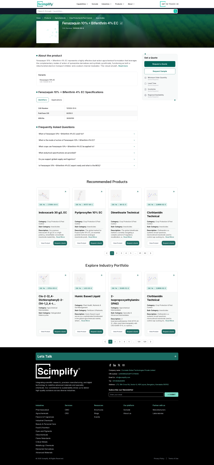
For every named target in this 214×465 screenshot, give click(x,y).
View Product (45, 243)
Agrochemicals (60, 18)
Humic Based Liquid (87, 296)
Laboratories (158, 413)
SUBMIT (172, 394)
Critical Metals (41, 442)
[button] (106, 253)
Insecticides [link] (100, 18)
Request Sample (160, 71)
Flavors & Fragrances (45, 417)
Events (97, 417)
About (130, 4)
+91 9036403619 (118, 381)
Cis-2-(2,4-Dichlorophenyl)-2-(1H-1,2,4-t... (51, 300)
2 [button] (116, 253)
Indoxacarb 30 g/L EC (53, 212)
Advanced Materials (44, 452)
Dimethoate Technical (125, 212)
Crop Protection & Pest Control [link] (80, 18)
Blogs (96, 413)
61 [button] (140, 253)
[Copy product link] (121, 23)
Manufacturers (159, 410)
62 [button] (145, 253)
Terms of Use (173, 458)
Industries (105, 4)
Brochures (98, 410)
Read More (60, 237)
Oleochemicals (42, 435)
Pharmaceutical (42, 410)
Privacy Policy (159, 458)
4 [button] (126, 253)
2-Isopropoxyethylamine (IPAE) (125, 300)
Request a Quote (159, 64)
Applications (56, 100)
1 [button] (110, 342)
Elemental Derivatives (45, 449)
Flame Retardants (43, 438)
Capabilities (81, 4)
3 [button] (121, 253)
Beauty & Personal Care (46, 424)
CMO (67, 410)
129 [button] (144, 342)
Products (118, 4)
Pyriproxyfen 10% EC (88, 212)
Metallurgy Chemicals (45, 445)
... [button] (135, 253)
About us (127, 413)
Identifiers (42, 100)
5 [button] (130, 253)
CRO (67, 413)
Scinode (95, 4)
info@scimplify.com (123, 377)
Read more (123, 66)
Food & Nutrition (42, 427)
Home (38, 18)
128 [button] (139, 342)
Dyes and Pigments (44, 431)
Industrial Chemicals (44, 420)
